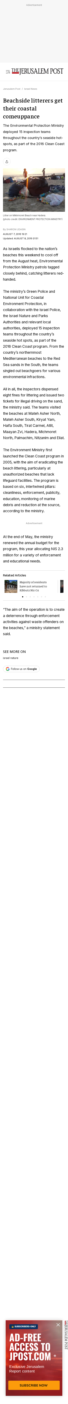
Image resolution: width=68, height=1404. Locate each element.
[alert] (34, 1360)
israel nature (10, 658)
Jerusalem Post (11, 88)
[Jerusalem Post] (37, 72)
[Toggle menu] (8, 72)
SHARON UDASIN (16, 229)
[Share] (7, 161)
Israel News (30, 88)
